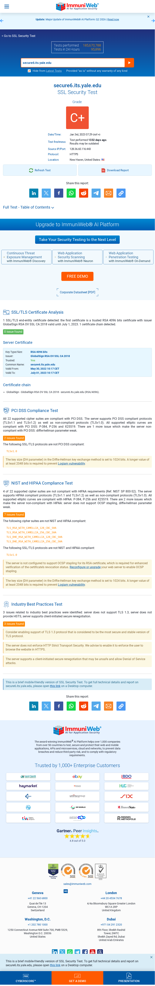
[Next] (153, 21)
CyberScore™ (26, 980)
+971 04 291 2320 (111, 924)
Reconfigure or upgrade (85, 567)
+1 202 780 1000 (38, 924)
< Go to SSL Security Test (18, 36)
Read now (113, 19)
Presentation (129, 980)
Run (129, 62)
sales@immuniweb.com (77, 883)
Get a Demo (77, 980)
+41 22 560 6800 (38, 898)
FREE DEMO (77, 276)
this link (55, 965)
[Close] (148, 16)
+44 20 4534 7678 (111, 898)
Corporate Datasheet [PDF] (77, 292)
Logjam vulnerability (71, 463)
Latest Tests (54, 71)
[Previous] (1, 21)
